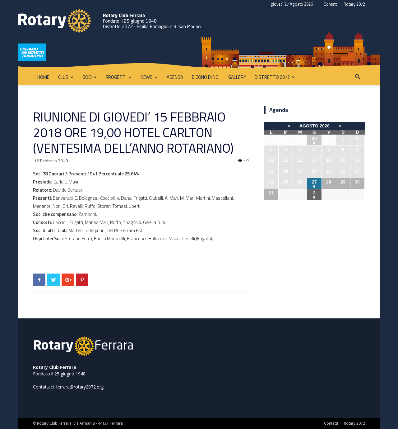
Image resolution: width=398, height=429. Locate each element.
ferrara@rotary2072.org (80, 387)
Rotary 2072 (354, 4)
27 (314, 181)
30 (314, 138)
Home (43, 77)
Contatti (331, 4)
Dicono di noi (206, 77)
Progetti (116, 77)
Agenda (175, 77)
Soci (87, 77)
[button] (357, 78)
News (147, 77)
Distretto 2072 (272, 77)
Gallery (237, 77)
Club (63, 77)
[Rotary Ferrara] (199, 39)
